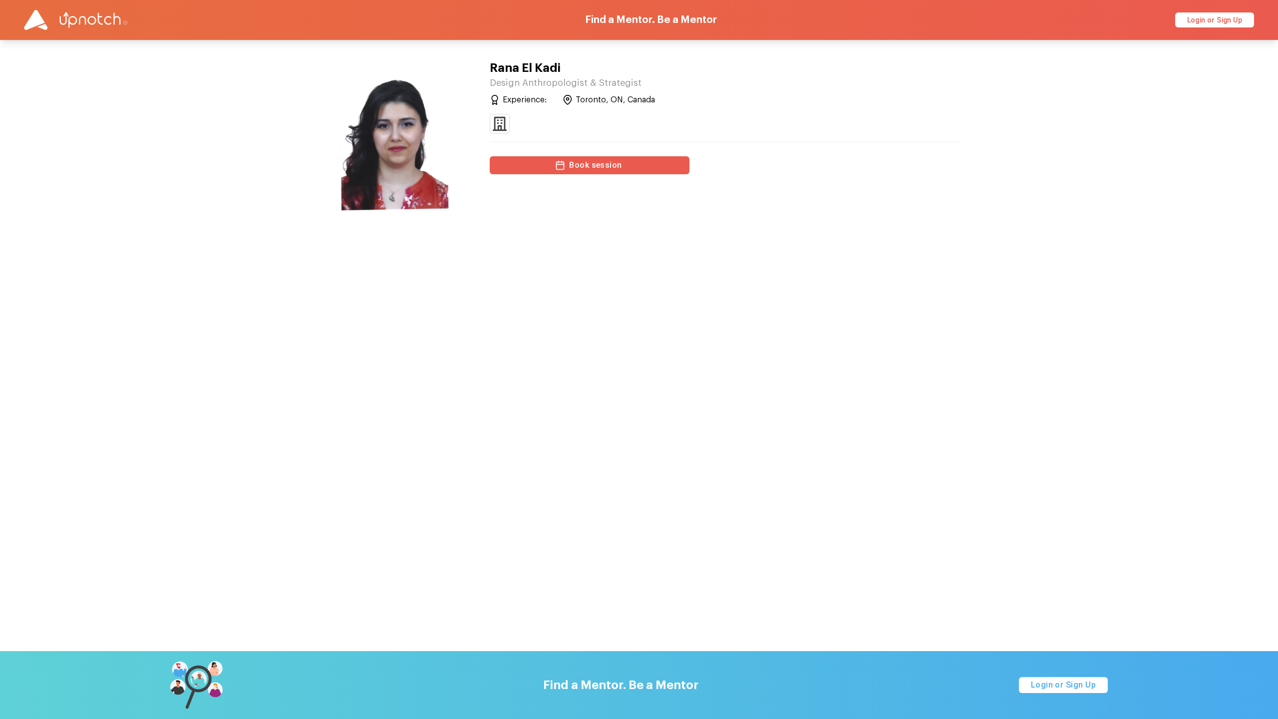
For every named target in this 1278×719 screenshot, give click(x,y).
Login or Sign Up (1214, 20)
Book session (595, 165)
